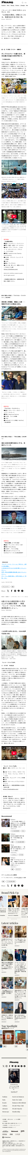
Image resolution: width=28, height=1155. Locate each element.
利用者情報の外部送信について (9, 1127)
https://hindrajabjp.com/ (10, 789)
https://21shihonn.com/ (11, 269)
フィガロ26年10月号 (20, 842)
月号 (20, 877)
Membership (16, 1112)
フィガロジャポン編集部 (10, 875)
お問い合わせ (10, 1119)
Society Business (18, 1097)
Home (2, 596)
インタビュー (14, 854)
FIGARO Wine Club (18, 1106)
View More (13, 1091)
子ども (23, 831)
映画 (13, 586)
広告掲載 (4, 1119)
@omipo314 (6, 808)
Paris (8, 5)
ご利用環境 (4, 1125)
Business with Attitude (19, 1103)
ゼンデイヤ (18, 869)
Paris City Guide (17, 1100)
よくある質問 (17, 1119)
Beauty (12, 5)
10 (18, 877)
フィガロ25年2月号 (15, 831)
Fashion (3, 5)
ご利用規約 (4, 1121)
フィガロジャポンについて (14, 1125)
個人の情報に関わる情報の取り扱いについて (12, 1123)
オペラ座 (21, 854)
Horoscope (5, 1112)
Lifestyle (22, 5)
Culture (17, 5)
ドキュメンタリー (5, 586)
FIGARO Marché (17, 1109)
